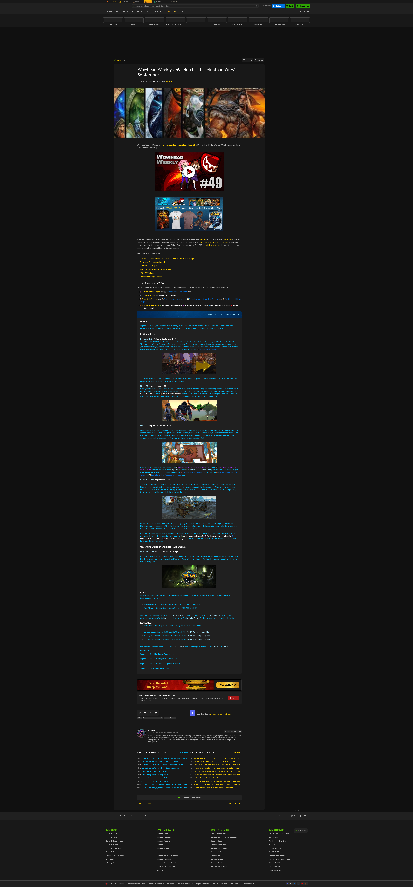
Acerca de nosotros (156, 884)
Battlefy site (215, 615)
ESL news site (178, 647)
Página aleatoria (202, 884)
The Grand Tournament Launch (152, 262)
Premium (214, 884)
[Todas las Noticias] (107, 1)
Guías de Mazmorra (164, 841)
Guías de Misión (162, 848)
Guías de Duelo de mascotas (167, 856)
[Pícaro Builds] (274, 863)
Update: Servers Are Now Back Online (208, 778)
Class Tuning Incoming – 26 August (154, 771)
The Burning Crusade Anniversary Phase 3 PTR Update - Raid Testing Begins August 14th (218, 768)
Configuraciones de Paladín (279, 859)
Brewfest (144, 425)
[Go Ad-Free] (173, 11)
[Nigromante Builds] (277, 856)
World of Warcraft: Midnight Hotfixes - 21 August (160, 762)
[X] (291, 883)
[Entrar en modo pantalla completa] (296, 11)
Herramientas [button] (137, 11)
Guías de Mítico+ (112, 845)
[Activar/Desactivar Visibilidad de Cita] (238, 314)
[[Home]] (116, 6)
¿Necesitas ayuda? (117, 884)
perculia (168, 81)
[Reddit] (150, 713)
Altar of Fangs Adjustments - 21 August (156, 778)
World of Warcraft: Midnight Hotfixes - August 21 (160, 768)
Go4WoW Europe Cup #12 (199, 639)
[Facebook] (145, 713)
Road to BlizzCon (147, 551)
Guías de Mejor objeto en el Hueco (224, 837)
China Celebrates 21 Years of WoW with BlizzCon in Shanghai (217, 781)
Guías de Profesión (113, 848)
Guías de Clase (111, 834)
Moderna (125, 1)
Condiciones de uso (247, 884)
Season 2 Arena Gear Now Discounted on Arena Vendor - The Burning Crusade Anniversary (218, 762)
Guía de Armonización (219, 834)
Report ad (296, 810)
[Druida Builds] (274, 852)
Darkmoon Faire (147, 339)
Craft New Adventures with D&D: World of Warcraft (213, 788)
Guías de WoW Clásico (220, 830)
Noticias (109, 11)
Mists (158, 1)
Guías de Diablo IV (276, 830)
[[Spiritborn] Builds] (276, 870)
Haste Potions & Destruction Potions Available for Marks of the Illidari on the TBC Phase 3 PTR (218, 765)
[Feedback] (304, 11)
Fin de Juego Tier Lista (277, 841)
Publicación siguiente (234, 804)
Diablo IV (175, 1)
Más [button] (183, 11)
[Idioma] (308, 11)
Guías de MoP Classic (165, 830)
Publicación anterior (144, 804)
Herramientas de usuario (136, 884)
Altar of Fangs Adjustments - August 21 (156, 781)
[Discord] (287, 883)
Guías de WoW (111, 830)
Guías (149, 11)
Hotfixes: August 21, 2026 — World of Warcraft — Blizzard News (164, 758)
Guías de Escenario (163, 859)
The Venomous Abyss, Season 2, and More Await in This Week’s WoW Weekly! (164, 784)
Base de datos (122, 11)
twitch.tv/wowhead (212, 245)
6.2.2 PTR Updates (147, 273)
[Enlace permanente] (156, 713)
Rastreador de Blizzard (212, 314)
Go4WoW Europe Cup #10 (198, 632)
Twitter (225, 647)
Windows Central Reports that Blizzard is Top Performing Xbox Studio (218, 771)
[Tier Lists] (160, 870)
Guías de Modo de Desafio (166, 863)
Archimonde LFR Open (148, 266)
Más (306, 816)
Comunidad (160, 11)
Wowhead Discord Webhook (220, 714)
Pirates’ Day (145, 386)
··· (164, 1)
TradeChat (227, 239)
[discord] (192, 713)
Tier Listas (110, 859)
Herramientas (135, 816)
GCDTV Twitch (177, 615)
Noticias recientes (202, 752)
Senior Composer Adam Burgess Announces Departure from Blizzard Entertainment (218, 775)
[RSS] (306, 883)
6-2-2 (139, 718)
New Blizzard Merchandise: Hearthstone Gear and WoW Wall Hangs (167, 258)
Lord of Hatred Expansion (279, 834)
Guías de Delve (111, 837)
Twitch (215, 647)
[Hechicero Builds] (276, 866)
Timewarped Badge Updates (151, 277)
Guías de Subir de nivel (114, 841)
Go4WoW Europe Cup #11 (199, 635)
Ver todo (184, 753)
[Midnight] (110, 863)
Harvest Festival (147, 479)
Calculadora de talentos (115, 856)
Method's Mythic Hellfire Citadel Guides (155, 269)
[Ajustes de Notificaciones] (300, 11)
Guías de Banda (112, 852)
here (165, 618)
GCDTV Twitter (193, 618)
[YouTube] (302, 883)
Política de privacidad (229, 884)
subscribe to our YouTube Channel (213, 242)
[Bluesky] (139, 713)
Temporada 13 (274, 837)
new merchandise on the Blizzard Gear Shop (179, 145)
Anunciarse (171, 884)
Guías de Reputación (164, 852)
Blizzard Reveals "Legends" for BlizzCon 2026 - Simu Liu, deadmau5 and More (218, 758)
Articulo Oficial (229, 314)
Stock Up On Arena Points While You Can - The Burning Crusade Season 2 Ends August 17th (218, 784)
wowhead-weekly (170, 718)
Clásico (138, 1)
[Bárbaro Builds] (275, 848)
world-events (158, 718)
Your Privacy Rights (185, 884)
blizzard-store (147, 718)
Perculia (203, 239)
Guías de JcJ (215, 856)
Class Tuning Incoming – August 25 (154, 775)
